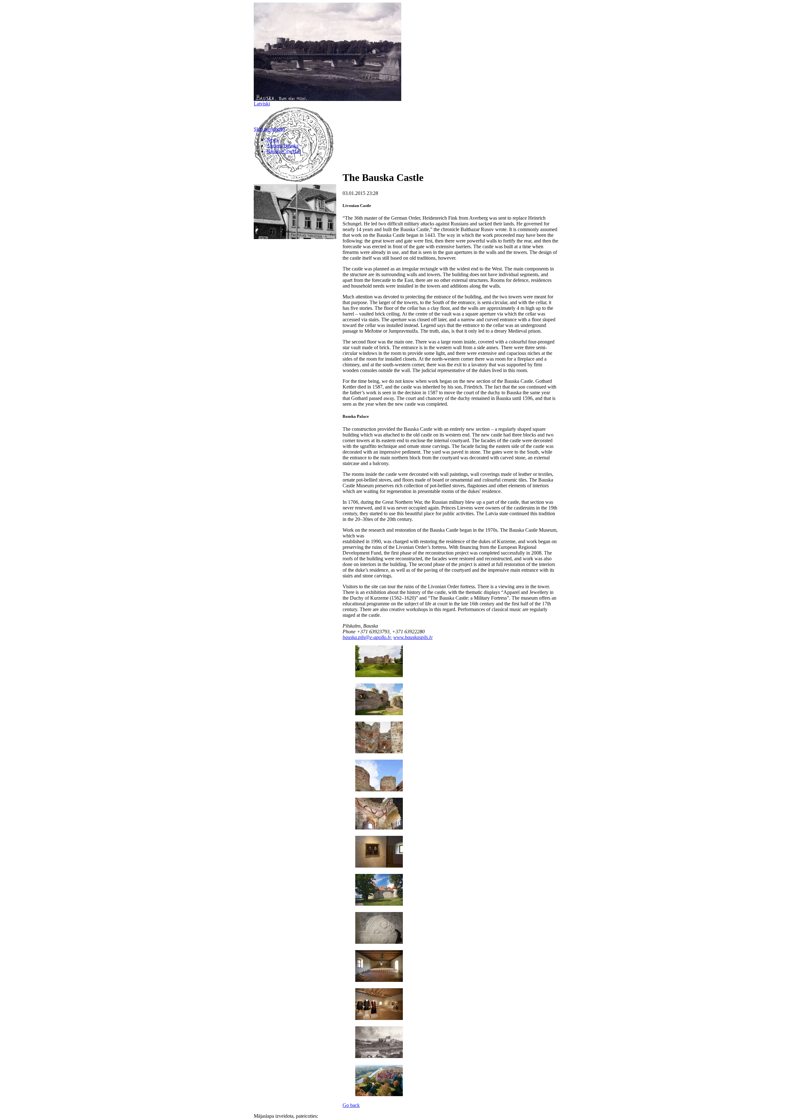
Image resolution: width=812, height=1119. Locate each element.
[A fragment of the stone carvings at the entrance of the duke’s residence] (379, 942)
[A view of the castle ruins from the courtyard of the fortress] (379, 713)
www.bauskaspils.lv (413, 637)
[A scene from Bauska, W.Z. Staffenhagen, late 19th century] (379, 1056)
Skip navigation (269, 129)
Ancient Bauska (282, 145)
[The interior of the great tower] (379, 827)
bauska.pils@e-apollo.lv (367, 637)
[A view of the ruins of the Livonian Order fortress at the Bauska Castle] (379, 675)
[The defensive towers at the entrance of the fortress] (379, 751)
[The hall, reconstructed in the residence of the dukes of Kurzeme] (379, 980)
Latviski (262, 103)
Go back (351, 1105)
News (272, 140)
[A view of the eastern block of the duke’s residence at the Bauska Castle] (379, 904)
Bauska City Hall (283, 151)
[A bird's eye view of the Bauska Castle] (379, 1094)
